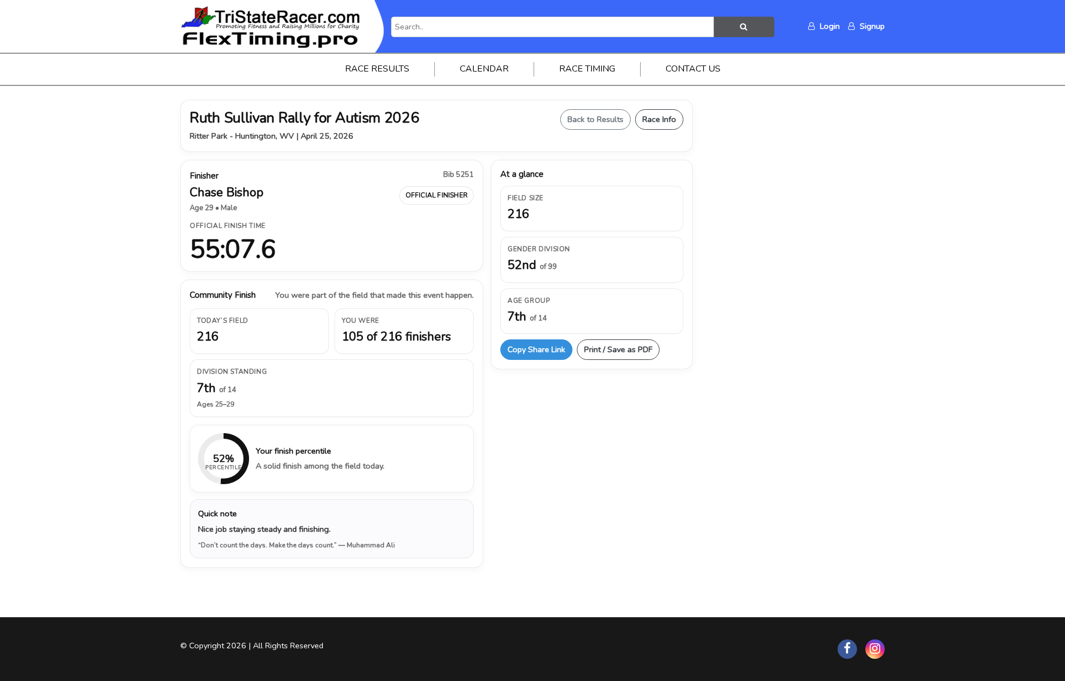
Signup (871, 26)
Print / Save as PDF (618, 349)
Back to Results (595, 119)
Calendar (484, 69)
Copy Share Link (536, 349)
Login (829, 26)
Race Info (659, 119)
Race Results (377, 69)
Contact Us (693, 69)
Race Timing (587, 69)
